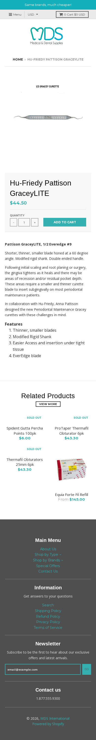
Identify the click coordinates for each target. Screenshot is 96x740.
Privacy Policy (48, 622)
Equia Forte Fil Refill (71, 494)
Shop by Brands (46, 560)
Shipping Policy (48, 611)
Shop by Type (46, 554)
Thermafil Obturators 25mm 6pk (24, 462)
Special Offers (48, 566)
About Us (48, 549)
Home (18, 59)
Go (87, 669)
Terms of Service (48, 627)
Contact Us (48, 571)
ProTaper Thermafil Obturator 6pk (71, 431)
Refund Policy (48, 616)
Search (48, 605)
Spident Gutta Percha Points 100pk (25, 431)
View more (48, 404)
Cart (74, 14)
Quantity (17, 215)
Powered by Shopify (48, 723)
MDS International (54, 718)
